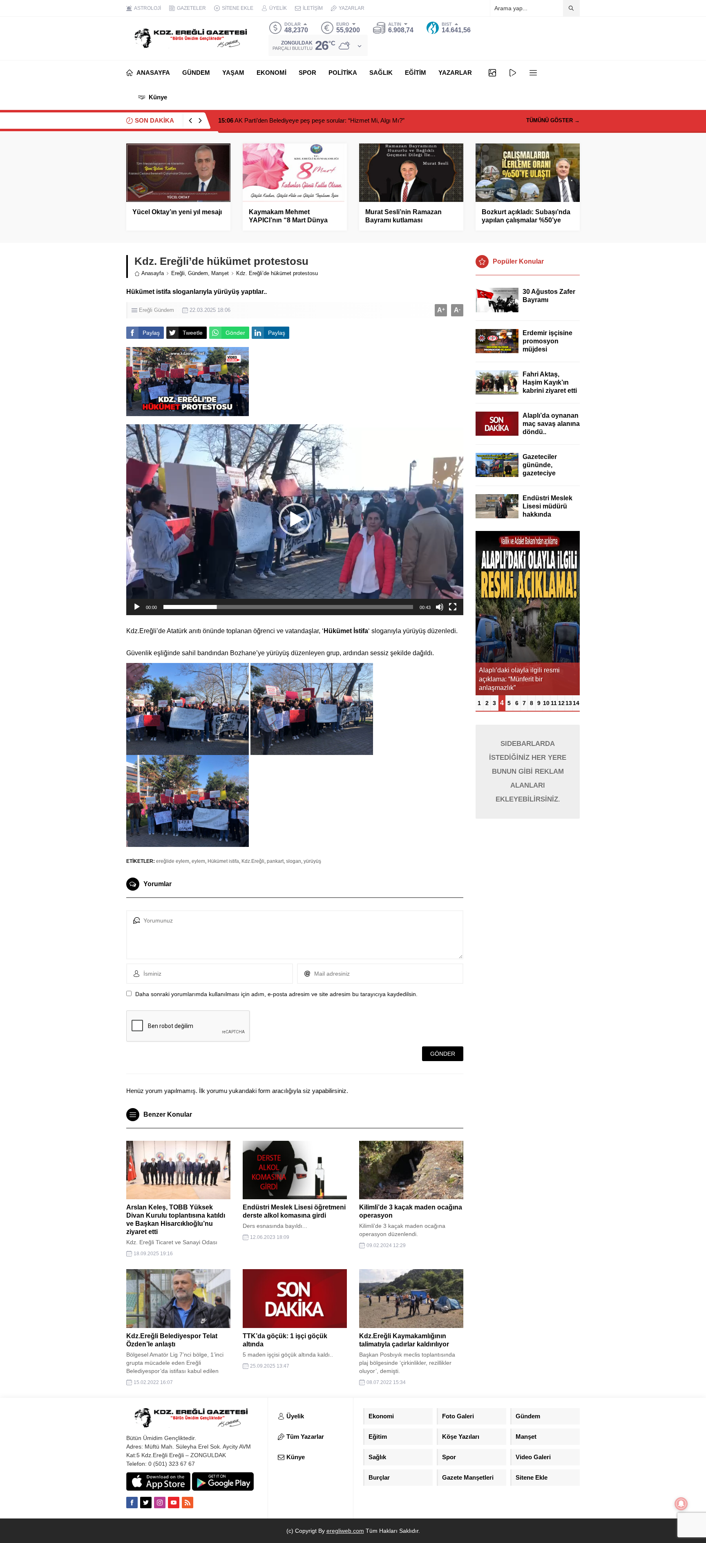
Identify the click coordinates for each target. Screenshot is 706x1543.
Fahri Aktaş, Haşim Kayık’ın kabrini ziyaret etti (550, 382)
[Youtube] (173, 1502)
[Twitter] (146, 1502)
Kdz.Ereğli (252, 861)
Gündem (198, 273)
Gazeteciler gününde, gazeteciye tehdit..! (540, 469)
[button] (295, 519)
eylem (198, 861)
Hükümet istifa (223, 861)
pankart (275, 861)
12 (561, 703)
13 (568, 703)
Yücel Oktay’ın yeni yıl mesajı (177, 211)
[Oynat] (137, 607)
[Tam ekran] (453, 607)
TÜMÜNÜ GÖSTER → (553, 120)
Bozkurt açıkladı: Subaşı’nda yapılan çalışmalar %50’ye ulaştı (526, 220)
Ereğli (178, 273)
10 (546, 703)
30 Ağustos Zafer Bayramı (549, 295)
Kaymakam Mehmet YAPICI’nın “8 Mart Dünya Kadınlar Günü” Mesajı (288, 220)
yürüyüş (312, 861)
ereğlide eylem (172, 861)
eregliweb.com (345, 1530)
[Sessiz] (440, 607)
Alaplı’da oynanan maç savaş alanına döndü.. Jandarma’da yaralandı (551, 432)
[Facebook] (132, 1502)
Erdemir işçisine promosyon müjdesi (547, 341)
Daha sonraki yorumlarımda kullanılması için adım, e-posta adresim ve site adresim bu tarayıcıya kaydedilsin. (276, 994)
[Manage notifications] (681, 1503)
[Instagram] (159, 1502)
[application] (294, 519)
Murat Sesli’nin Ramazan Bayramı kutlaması (403, 216)
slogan (293, 861)
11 (554, 703)
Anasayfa (152, 273)
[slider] (288, 607)
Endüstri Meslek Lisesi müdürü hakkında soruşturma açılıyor (547, 514)
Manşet (220, 273)
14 (576, 703)
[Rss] (187, 1502)
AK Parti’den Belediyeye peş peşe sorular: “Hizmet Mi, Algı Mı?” (311, 120)
